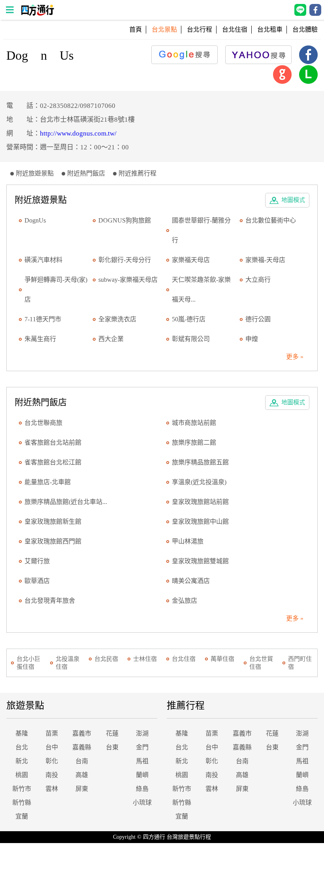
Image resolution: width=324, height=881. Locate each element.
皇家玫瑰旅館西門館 (52, 541)
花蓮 (112, 733)
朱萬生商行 (40, 339)
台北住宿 (234, 29)
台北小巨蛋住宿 (28, 663)
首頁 (135, 29)
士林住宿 (145, 659)
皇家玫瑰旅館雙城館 (200, 561)
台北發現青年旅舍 (49, 600)
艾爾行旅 (37, 561)
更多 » (294, 356)
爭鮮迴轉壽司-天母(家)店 (55, 289)
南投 (51, 775)
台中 (51, 747)
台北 (21, 747)
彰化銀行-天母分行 (124, 260)
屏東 (81, 788)
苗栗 (51, 733)
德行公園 (258, 319)
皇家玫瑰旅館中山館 (200, 521)
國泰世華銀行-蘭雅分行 (201, 230)
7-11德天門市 (42, 319)
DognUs (35, 220)
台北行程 (199, 29)
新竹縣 (21, 802)
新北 (21, 761)
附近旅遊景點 (35, 173)
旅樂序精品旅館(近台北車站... (65, 501)
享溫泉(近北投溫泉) (199, 482)
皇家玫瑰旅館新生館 (52, 521)
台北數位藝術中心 (270, 220)
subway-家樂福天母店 (128, 279)
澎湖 (142, 733)
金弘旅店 (184, 600)
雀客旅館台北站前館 (52, 442)
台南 (81, 761)
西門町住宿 (300, 663)
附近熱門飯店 (86, 173)
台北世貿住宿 (261, 663)
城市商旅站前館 (194, 422)
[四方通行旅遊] (37, 13)
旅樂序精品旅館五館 (200, 462)
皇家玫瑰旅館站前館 (200, 501)
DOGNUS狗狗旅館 (124, 220)
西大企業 (111, 339)
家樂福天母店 (191, 260)
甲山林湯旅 (187, 541)
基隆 (21, 733)
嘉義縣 (81, 747)
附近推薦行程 (137, 173)
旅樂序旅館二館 (194, 442)
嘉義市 (81, 733)
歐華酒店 (37, 580)
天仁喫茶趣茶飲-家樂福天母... (201, 289)
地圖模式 (293, 200)
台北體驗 (305, 29)
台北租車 (270, 29)
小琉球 (142, 802)
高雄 (81, 775)
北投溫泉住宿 (67, 663)
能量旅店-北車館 (47, 482)
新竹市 (21, 788)
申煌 (251, 339)
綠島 (142, 788)
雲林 (51, 788)
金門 (142, 747)
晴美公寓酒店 (191, 580)
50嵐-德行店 (188, 319)
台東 (112, 747)
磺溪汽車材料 (43, 260)
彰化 (51, 761)
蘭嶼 (142, 775)
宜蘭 (21, 816)
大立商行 (258, 279)
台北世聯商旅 (43, 422)
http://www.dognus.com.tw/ (78, 133)
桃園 (21, 775)
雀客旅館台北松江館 (52, 462)
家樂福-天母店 (265, 260)
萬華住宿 (222, 659)
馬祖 (142, 761)
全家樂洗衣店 (117, 319)
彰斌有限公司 (191, 339)
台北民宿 (106, 659)
